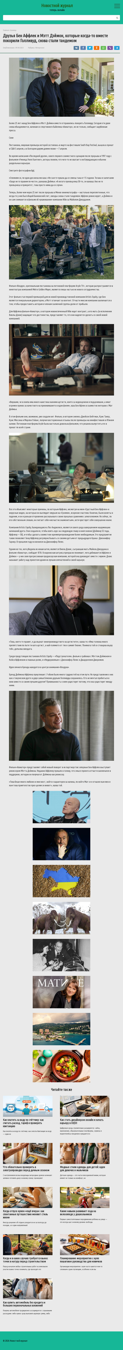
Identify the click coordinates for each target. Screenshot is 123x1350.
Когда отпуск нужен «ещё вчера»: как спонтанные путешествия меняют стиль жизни (25, 1214)
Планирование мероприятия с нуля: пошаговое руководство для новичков (81, 1260)
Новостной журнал (57, 5)
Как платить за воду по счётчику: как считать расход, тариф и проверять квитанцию (23, 1123)
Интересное (39, 47)
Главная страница (9, 30)
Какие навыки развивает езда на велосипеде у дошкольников (78, 1212)
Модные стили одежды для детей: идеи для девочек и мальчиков (82, 1168)
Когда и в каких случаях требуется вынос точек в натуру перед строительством (25, 1260)
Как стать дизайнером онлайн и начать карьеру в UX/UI (82, 1121)
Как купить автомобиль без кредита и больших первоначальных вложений (24, 1304)
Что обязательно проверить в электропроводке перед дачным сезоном (26, 1168)
